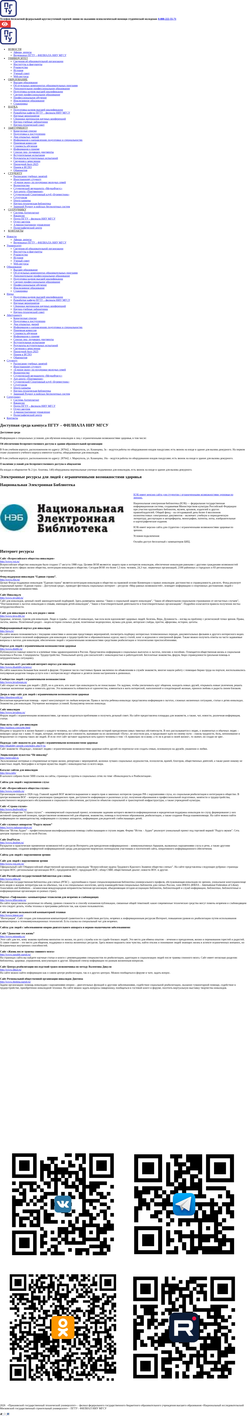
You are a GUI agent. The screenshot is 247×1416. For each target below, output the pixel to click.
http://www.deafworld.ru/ (13, 809)
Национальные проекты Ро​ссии (30, 1027)
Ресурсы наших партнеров (27, 1133)
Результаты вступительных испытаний (35, 158)
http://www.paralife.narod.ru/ (15, 954)
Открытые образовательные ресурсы (33, 1127)
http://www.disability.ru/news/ (16, 667)
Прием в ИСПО (22, 167)
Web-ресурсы (21, 76)
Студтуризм (20, 197)
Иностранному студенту (27, 179)
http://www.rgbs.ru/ (10, 878)
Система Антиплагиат (26, 212)
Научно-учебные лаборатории (30, 121)
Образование (18, 79)
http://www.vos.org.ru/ (12, 863)
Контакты (15, 230)
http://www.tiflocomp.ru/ (13, 900)
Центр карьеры (22, 200)
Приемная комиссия (24, 143)
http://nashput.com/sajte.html (15, 727)
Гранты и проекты (22, 1024)
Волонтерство (21, 185)
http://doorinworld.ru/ (11, 697)
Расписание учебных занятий (30, 176)
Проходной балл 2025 (25, 164)
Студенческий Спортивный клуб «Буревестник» (41, 194)
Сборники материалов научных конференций (39, 118)
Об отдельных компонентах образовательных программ (45, 85)
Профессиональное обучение (30, 97)
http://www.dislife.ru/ (11, 648)
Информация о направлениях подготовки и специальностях (48, 140)
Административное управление (31, 224)
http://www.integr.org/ (11, 915)
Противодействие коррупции (29, 1036)
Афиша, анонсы (22, 52)
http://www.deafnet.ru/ (12, 842)
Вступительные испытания (29, 155)
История (18, 70)
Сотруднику (17, 209)
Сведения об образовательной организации (38, 61)
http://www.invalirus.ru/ (12, 712)
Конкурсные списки (25, 130)
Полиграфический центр (27, 227)
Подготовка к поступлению (29, 133)
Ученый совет (21, 73)
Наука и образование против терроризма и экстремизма (44, 1033)
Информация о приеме (26, 149)
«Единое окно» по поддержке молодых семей (39, 182)
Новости (15, 49)
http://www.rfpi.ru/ (10, 579)
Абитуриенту (18, 127)
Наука (13, 106)
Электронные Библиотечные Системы (34, 1121)
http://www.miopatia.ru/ (12, 936)
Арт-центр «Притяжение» (28, 191)
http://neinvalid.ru (9, 757)
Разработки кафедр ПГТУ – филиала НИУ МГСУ (41, 112)
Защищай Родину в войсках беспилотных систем (41, 206)
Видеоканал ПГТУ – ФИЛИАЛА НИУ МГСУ (39, 55)
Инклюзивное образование (29, 100)
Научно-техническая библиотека (32, 203)
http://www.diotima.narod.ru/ (15, 981)
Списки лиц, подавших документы (33, 152)
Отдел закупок (21, 221)
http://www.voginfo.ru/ (12, 791)
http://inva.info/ (8, 773)
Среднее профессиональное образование (36, 94)
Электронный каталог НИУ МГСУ (32, 1124)
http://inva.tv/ (7, 631)
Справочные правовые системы (30, 1130)
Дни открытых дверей (26, 137)
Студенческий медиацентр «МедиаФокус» (37, 188)
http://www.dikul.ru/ (11, 969)
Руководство (20, 67)
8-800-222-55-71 (167, 18)
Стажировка (20, 103)
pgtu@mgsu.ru (14, 1108)
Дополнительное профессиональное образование (41, 88)
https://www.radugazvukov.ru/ (16, 827)
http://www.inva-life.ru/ (12, 616)
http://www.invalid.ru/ (11, 597)
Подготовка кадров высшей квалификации (38, 91)
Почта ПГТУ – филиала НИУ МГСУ (34, 218)
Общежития (20, 170)
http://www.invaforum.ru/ (13, 682)
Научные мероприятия (26, 115)
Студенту (15, 173)
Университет (18, 58)
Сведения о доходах (23, 1039)
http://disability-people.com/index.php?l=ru (23, 745)
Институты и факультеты (27, 64)
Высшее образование (25, 82)
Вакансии (19, 215)
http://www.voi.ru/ (9, 561)
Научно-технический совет (29, 124)
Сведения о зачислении (26, 161)
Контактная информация (26, 1042)
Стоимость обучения (25, 146)
